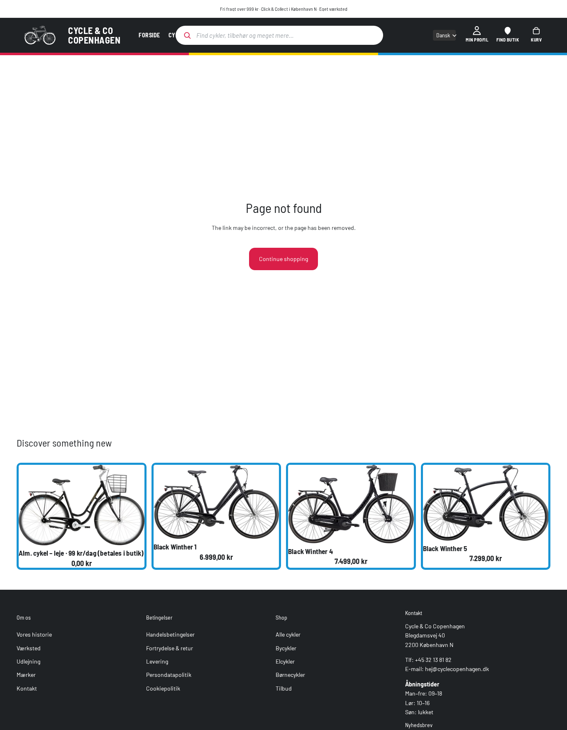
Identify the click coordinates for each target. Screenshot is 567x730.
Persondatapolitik (168, 675)
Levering (157, 661)
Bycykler (286, 648)
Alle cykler (288, 634)
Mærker (26, 675)
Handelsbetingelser (170, 634)
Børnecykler (290, 675)
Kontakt (27, 688)
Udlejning (28, 661)
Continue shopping (283, 258)
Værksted (29, 648)
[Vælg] (131, 532)
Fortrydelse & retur (169, 648)
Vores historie (34, 634)
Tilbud (284, 688)
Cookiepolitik (163, 688)
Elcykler (285, 661)
